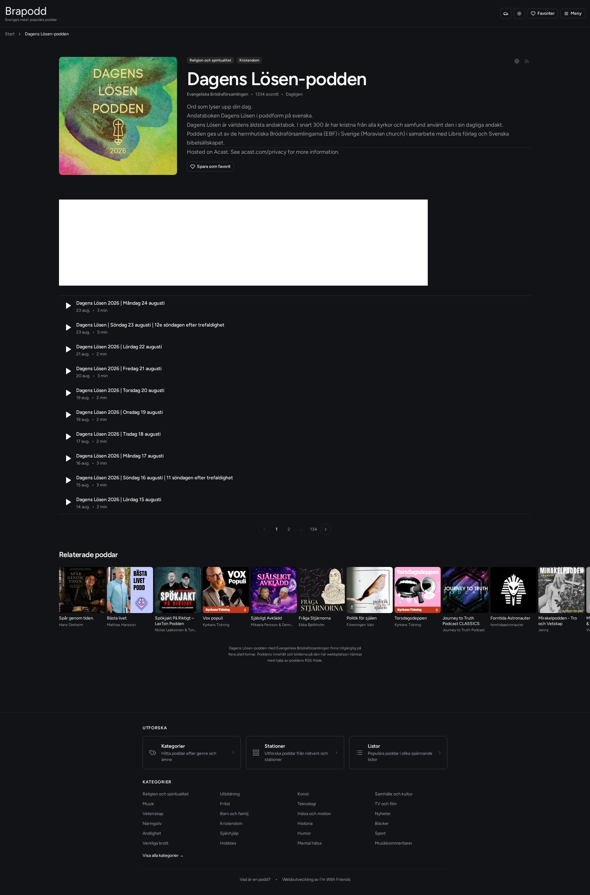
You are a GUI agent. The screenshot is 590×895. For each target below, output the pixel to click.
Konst (303, 794)
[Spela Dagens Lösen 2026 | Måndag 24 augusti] (67, 305)
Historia (305, 823)
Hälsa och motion (314, 813)
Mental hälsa (309, 843)
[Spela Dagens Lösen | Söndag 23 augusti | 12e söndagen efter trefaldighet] (67, 327)
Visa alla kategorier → (163, 855)
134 (313, 529)
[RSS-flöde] (526, 61)
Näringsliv (152, 823)
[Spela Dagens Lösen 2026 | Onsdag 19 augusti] (67, 414)
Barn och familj (234, 813)
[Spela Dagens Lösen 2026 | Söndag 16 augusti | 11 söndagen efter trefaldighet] (67, 480)
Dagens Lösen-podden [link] (47, 34)
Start (9, 34)
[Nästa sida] (325, 529)
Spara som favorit (213, 166)
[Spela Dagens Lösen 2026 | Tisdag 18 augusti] (67, 436)
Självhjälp (229, 833)
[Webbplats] (517, 61)
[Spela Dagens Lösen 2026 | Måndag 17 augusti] (67, 458)
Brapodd (26, 11)
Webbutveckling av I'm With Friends (316, 879)
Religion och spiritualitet (210, 60)
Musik (148, 803)
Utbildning (230, 794)
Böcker (382, 823)
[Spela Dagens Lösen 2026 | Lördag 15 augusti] (67, 502)
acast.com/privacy (263, 152)
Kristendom (249, 60)
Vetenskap (153, 813)
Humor (304, 833)
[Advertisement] (243, 243)
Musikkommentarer (393, 843)
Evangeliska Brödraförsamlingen (217, 94)
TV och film (386, 803)
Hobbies (228, 843)
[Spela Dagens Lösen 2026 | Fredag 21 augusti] (67, 371)
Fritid (225, 803)
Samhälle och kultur (394, 794)
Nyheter (383, 813)
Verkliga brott (155, 843)
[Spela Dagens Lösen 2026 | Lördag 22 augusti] (67, 349)
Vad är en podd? (255, 879)
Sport (380, 833)
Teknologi (306, 803)
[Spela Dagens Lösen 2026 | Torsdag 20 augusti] (67, 393)
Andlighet (152, 833)
